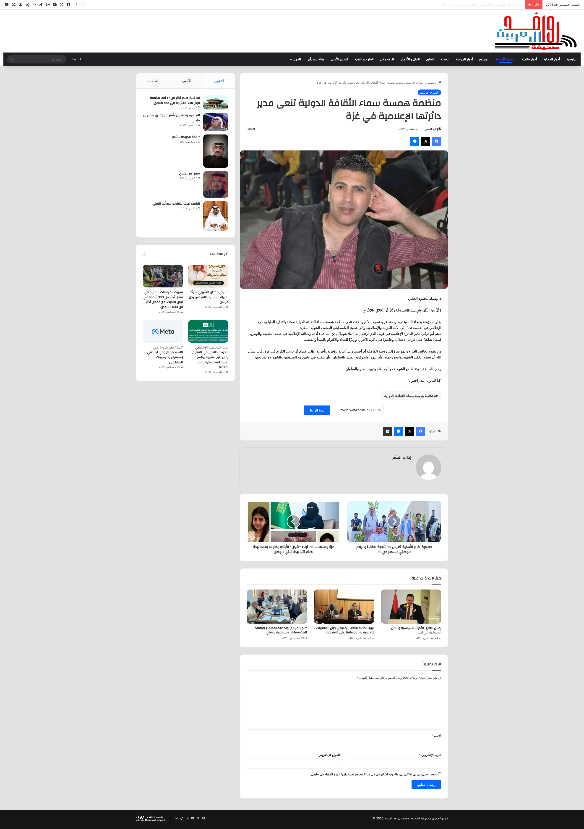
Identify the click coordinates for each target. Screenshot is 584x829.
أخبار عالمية (529, 59)
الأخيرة (186, 81)
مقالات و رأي (316, 59)
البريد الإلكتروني (430, 755)
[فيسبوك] (436, 141)
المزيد (297, 59)
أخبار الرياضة (464, 59)
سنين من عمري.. (189, 173)
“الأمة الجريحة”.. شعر (186, 137)
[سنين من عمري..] (215, 184)
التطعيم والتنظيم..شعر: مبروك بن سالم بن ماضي (171, 117)
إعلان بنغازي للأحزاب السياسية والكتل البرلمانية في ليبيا (416, 630)
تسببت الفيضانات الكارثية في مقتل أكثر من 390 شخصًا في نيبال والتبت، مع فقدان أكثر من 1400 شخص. (457, 4)
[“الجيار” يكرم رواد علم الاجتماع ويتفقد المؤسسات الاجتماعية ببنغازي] (277, 607)
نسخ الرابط (317, 410)
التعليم (430, 59)
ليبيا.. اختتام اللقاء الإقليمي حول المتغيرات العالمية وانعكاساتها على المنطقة (345, 630)
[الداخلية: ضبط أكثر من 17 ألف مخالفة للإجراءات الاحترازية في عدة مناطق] (215, 102)
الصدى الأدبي (339, 59)
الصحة (445, 59)
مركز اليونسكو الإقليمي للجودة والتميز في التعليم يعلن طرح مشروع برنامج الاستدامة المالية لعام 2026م (210, 357)
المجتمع (484, 59)
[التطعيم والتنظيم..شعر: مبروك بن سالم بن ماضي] (215, 122)
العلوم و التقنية (364, 59)
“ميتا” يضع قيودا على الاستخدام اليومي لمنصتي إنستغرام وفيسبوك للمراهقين (165, 355)
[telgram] (27, 4)
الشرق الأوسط (505, 59)
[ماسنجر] (414, 141)
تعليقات (152, 81)
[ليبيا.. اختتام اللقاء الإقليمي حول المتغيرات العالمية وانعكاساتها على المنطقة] (344, 607)
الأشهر (219, 81)
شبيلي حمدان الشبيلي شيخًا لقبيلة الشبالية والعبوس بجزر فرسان (208, 297)
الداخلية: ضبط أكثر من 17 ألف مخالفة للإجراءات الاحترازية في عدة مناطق (175, 100)
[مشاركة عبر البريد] (387, 431)
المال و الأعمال (410, 59)
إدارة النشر (431, 129)
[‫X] (425, 141)
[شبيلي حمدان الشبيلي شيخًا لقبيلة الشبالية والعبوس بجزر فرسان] (208, 276)
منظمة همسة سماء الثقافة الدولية (409, 396)
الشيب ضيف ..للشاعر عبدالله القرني (176, 204)
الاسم (436, 735)
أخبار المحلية (551, 59)
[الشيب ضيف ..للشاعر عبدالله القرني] (215, 216)
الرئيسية (571, 59)
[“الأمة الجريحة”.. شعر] (215, 151)
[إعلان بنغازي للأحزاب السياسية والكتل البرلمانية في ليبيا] (411, 607)
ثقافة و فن (387, 59)
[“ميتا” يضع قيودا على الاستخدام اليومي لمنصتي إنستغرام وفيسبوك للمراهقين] (163, 331)
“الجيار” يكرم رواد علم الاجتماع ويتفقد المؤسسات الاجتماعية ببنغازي (281, 630)
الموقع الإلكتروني (329, 755)
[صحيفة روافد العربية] (536, 31)
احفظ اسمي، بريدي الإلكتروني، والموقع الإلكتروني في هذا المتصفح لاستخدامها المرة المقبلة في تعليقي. (373, 774)
